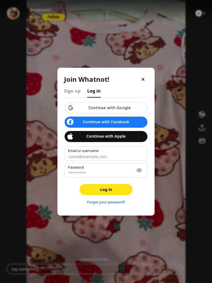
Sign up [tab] (72, 91)
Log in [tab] (94, 91)
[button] (106, 107)
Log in (106, 189)
